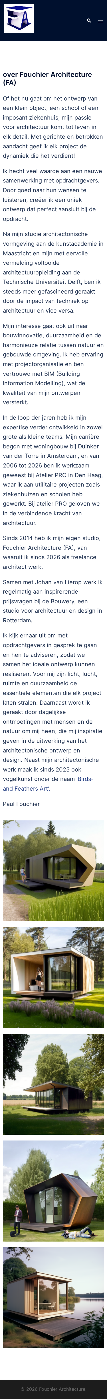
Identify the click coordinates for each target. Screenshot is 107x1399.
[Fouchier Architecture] (19, 20)
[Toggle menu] (100, 20)
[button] (88, 20)
